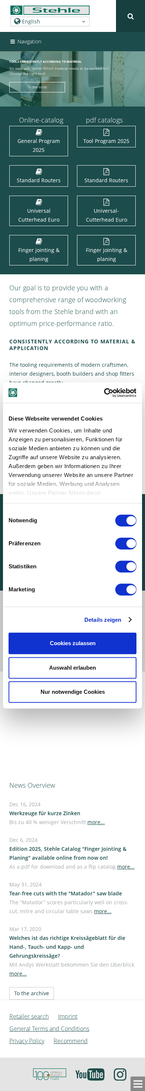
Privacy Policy (26, 1041)
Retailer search (29, 1016)
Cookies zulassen (73, 643)
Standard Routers (39, 180)
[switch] (127, 545)
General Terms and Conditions (49, 1029)
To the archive (31, 993)
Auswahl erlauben (72, 667)
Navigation (28, 41)
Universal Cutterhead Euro (38, 215)
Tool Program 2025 (106, 140)
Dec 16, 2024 (57, 813)
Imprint (67, 1016)
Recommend (71, 1041)
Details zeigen (102, 620)
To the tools (37, 87)
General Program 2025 (38, 145)
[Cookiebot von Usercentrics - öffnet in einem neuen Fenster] (104, 393)
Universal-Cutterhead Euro (106, 215)
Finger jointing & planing (38, 254)
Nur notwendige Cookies (73, 692)
